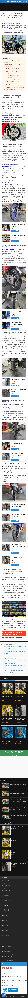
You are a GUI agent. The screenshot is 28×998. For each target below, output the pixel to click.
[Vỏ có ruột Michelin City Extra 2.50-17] (6, 315)
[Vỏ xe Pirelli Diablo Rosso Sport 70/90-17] (6, 456)
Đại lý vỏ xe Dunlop (6, 885)
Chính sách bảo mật (7, 951)
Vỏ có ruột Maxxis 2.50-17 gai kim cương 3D (18, 546)
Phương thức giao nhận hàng (9, 949)
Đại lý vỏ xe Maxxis (6, 890)
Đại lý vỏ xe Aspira (6, 895)
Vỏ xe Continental (7, 935)
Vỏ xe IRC (5, 920)
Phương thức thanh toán (8, 946)
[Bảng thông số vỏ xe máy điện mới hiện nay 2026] (5, 785)
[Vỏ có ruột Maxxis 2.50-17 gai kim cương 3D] (6, 547)
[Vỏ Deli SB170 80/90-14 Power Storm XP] (7, 732)
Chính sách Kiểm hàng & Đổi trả (10, 954)
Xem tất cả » (25, 679)
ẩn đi (9, 58)
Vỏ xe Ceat (5, 915)
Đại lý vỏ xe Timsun (6, 900)
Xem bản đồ (14, 755)
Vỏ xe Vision (5, 928)
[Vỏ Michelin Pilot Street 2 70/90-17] (6, 238)
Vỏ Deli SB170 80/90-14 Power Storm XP (6, 741)
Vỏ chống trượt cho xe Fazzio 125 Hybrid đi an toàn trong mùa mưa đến (17, 817)
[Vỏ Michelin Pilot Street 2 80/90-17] (6, 227)
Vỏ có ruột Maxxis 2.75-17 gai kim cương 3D (18, 559)
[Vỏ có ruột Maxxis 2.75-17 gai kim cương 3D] (6, 560)
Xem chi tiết (15, 230)
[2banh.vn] (3, 968)
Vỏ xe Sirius (5, 925)
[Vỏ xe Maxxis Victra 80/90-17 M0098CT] (7, 710)
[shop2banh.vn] (11, 634)
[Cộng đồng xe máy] (7, 968)
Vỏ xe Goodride (5, 902)
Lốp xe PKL (4, 898)
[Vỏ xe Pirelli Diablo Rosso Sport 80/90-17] (6, 446)
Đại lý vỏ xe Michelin (6, 883)
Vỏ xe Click (5, 930)
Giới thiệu (5, 913)
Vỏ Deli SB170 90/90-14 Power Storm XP (19, 741)
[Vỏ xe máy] (14, 1)
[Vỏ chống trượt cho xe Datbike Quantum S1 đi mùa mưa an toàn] (5, 801)
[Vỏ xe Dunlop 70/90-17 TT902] (6, 382)
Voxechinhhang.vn (12, 996)
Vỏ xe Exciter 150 (6, 923)
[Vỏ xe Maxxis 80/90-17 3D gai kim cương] (6, 507)
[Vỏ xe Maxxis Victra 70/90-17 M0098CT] (20, 710)
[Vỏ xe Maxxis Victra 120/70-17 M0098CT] (7, 688)
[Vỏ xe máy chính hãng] (11, 968)
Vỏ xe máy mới (5, 880)
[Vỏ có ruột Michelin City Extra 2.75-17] (6, 325)
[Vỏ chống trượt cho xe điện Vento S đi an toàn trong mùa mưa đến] (5, 793)
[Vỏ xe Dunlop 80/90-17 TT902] (6, 392)
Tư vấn (2, 780)
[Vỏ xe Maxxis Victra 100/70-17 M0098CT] (20, 688)
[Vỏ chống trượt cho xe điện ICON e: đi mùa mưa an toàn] (5, 809)
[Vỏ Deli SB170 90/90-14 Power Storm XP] (20, 732)
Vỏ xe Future (5, 933)
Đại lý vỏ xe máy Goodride (7, 893)
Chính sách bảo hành (7, 956)
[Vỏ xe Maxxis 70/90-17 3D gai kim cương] (6, 517)
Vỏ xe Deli (5, 937)
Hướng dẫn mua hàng (7, 944)
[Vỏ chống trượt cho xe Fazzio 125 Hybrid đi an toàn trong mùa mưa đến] (5, 817)
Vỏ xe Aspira (5, 918)
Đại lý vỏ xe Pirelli (6, 888)
